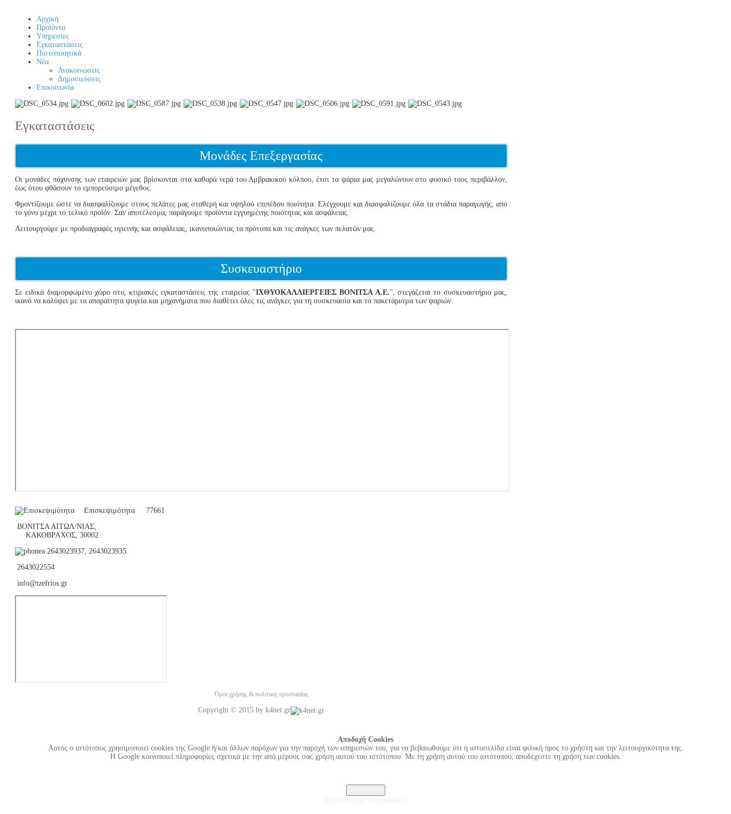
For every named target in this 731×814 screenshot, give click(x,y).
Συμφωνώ (366, 790)
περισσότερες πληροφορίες (365, 800)
